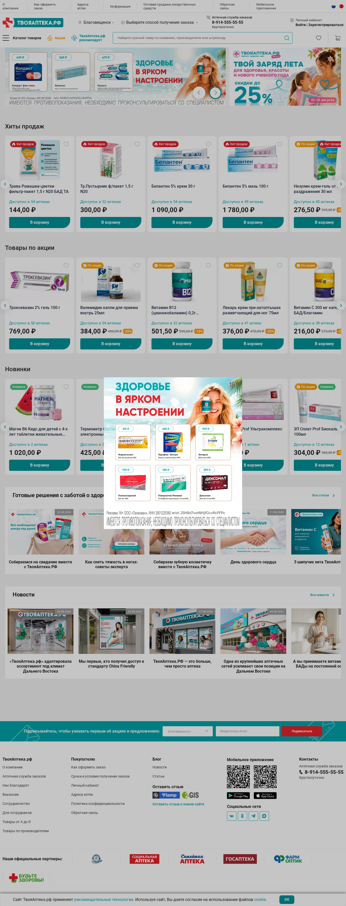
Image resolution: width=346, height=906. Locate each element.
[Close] (236, 382)
